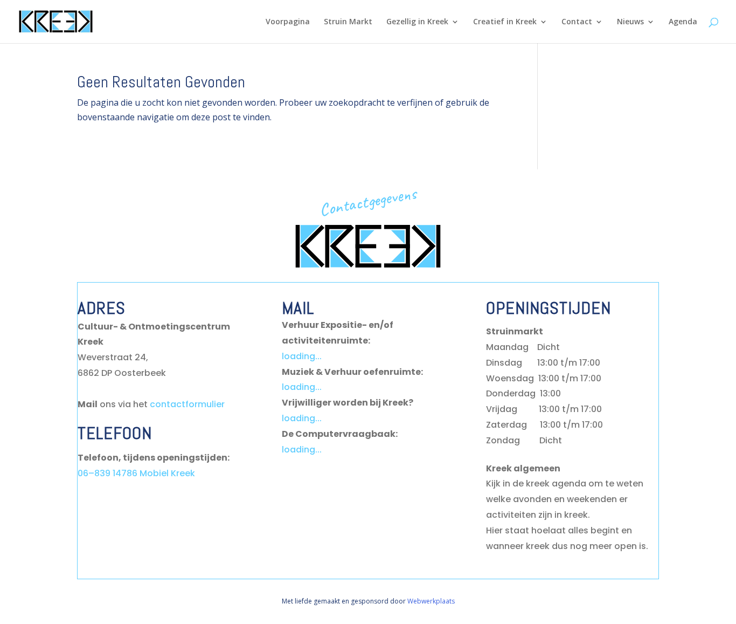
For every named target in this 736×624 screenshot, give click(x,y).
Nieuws (630, 22)
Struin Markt (348, 22)
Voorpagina (288, 22)
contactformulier (187, 404)
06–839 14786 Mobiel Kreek (136, 473)
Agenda (683, 22)
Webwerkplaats (431, 601)
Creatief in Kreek (505, 22)
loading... (302, 356)
